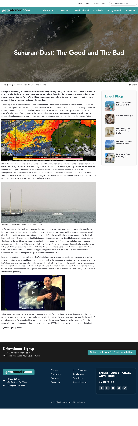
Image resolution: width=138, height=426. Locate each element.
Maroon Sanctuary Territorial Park (124, 142)
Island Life (98, 10)
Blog (87, 3)
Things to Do (65, 10)
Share (134, 84)
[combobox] (123, 3)
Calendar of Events (99, 3)
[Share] (130, 85)
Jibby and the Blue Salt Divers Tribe (124, 103)
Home (3, 84)
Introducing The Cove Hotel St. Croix (123, 130)
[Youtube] (113, 388)
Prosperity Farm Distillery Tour (123, 155)
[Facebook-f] (101, 388)
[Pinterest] (119, 388)
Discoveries (130, 10)
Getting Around (114, 10)
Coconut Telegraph (124, 115)
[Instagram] (107, 388)
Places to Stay (49, 10)
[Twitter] (124, 388)
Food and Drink (82, 10)
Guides (80, 3)
